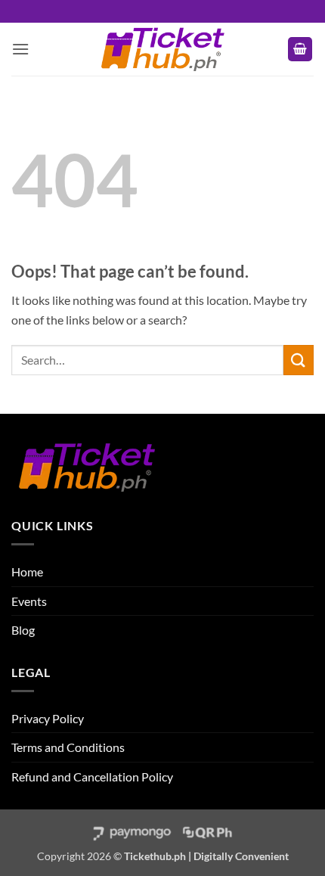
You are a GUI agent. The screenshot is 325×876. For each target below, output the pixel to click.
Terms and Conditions (68, 747)
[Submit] (298, 359)
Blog (23, 630)
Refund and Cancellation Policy (92, 776)
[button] (20, 48)
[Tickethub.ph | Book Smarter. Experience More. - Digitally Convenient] (162, 49)
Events (29, 601)
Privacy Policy (47, 718)
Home (27, 571)
